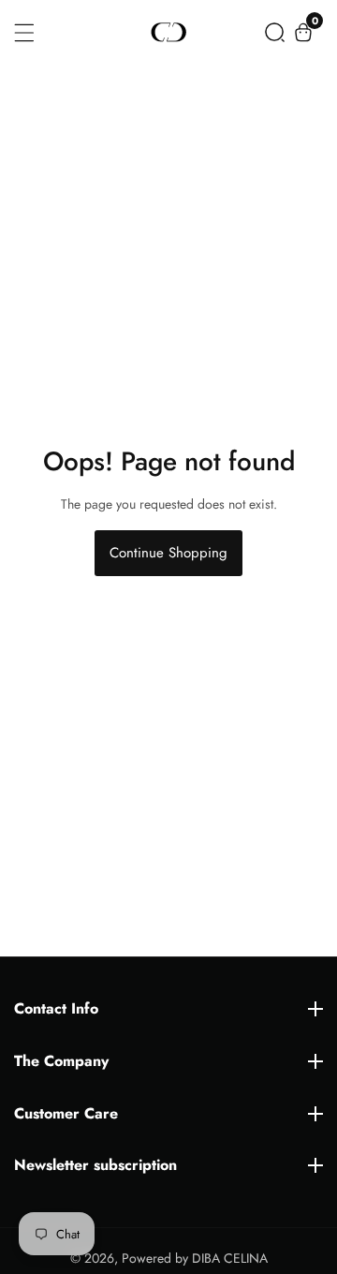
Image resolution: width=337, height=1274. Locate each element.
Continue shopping (168, 552)
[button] (274, 32)
